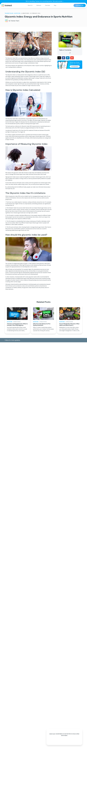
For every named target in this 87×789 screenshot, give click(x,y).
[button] (59, 57)
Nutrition (17, 13)
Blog (55, 5)
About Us (30, 5)
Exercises (47, 5)
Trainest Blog (9, 13)
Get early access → (58, 1)
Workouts (38, 5)
